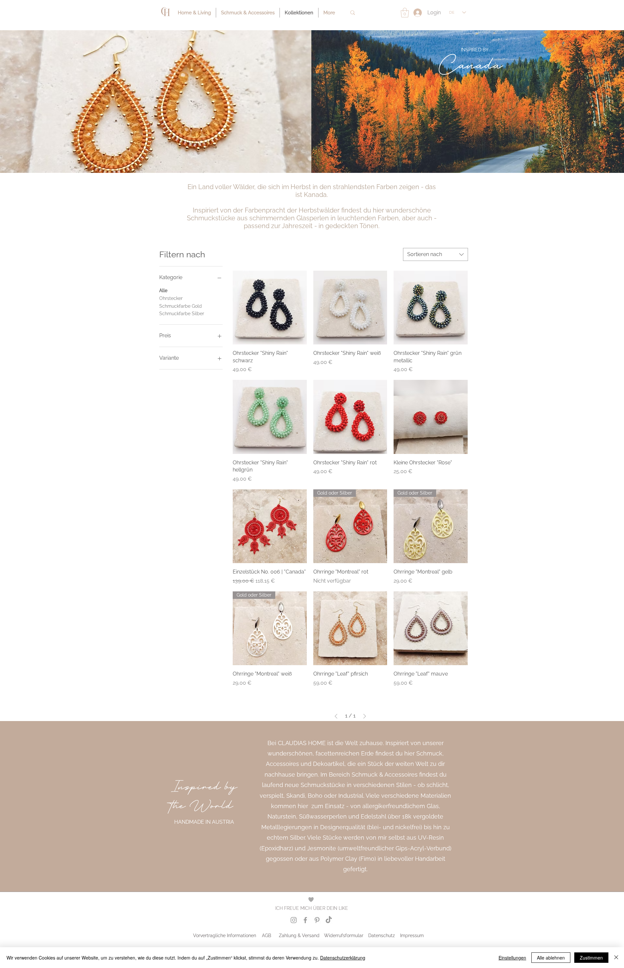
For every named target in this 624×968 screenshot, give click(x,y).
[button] (405, 13)
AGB (266, 935)
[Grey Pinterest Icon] (317, 920)
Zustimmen (591, 957)
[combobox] (435, 254)
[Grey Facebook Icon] (305, 920)
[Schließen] (616, 957)
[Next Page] (365, 716)
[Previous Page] (336, 716)
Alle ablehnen (551, 957)
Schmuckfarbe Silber (181, 313)
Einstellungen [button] (512, 957)
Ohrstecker (171, 298)
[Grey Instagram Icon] (294, 920)
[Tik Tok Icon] (329, 920)
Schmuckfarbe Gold (180, 306)
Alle (163, 290)
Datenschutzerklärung (342, 957)
